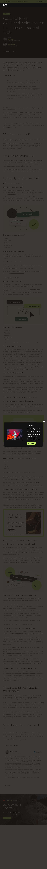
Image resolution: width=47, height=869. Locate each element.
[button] (43, 5)
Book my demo (31, 443)
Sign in (29, 5)
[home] (5, 5)
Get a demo (36, 5)
